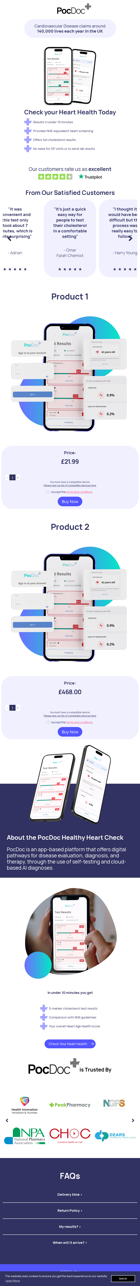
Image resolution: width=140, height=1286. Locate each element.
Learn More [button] (12, 1281)
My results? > (70, 1226)
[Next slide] (133, 1120)
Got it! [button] (123, 1278)
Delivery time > (70, 1194)
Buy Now (70, 501)
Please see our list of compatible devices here (70, 485)
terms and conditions (79, 492)
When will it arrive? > (70, 1242)
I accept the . (71, 492)
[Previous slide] (9, 238)
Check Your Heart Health (68, 1043)
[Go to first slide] (130, 238)
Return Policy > (70, 1210)
